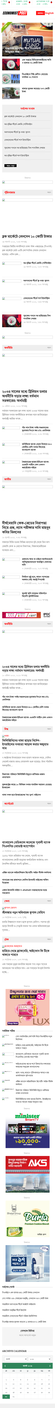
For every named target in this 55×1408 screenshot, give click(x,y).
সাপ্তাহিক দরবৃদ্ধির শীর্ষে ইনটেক (14, 1310)
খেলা (6, 901)
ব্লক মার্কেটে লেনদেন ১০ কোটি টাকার (20, 117)
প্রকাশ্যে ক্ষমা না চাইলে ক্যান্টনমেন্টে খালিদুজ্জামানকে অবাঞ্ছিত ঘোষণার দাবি (37, 562)
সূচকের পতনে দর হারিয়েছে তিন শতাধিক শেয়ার (24, 148)
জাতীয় (7, 479)
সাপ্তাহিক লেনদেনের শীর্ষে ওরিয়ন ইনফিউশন (19, 1316)
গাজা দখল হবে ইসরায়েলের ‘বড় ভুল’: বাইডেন (21, 795)
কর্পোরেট (8, 804)
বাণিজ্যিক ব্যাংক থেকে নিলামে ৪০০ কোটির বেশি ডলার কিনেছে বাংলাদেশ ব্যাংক (37, 447)
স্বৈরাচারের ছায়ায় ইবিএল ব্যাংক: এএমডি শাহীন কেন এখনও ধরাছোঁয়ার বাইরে (35, 465)
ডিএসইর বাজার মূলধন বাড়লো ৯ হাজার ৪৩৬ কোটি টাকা (24, 1322)
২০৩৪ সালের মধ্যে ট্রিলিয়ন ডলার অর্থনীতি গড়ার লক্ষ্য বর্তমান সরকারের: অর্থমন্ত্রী (24, 396)
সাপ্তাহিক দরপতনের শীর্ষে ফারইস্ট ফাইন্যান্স (18, 1304)
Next (50, 39)
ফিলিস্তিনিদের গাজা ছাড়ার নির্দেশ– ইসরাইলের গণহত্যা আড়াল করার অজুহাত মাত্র (25, 744)
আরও (49, 192)
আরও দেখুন (10, 165)
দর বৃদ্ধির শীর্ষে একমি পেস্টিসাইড (18, 124)
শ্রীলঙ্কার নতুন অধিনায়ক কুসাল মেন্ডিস (23, 912)
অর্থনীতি (8, 348)
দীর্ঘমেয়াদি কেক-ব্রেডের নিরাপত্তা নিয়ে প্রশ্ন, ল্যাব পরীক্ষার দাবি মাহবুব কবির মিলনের (26, 528)
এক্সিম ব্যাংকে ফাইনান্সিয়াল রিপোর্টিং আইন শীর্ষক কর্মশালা (26, 873)
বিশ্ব (6, 729)
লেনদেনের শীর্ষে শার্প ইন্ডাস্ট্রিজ (17, 140)
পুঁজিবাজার (9, 192)
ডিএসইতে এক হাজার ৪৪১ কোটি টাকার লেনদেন (20, 1293)
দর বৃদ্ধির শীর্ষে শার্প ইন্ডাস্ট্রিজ (16, 156)
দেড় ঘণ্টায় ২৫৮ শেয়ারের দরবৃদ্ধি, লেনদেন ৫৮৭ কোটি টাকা (25, 1298)
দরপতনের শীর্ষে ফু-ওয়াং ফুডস (17, 132)
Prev (5, 39)
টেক (6, 939)
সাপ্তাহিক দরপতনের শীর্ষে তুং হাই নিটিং (24, 52)
